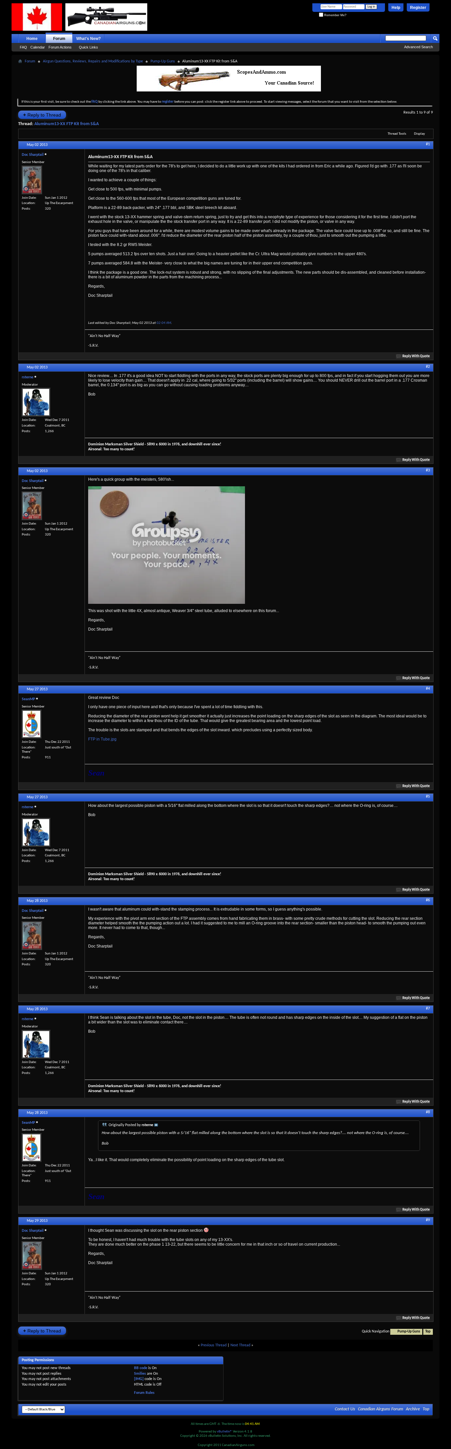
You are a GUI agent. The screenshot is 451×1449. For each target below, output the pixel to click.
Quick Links (88, 47)
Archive (413, 1409)
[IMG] (139, 1379)
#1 (428, 144)
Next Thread (240, 1345)
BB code (140, 1368)
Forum (59, 38)
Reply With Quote (416, 356)
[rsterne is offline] (36, 402)
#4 (428, 689)
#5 (428, 797)
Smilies (140, 1374)
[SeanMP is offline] (31, 724)
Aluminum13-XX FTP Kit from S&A (66, 123)
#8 (428, 1112)
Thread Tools (397, 134)
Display (419, 134)
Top (428, 1331)
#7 (428, 1009)
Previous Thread (213, 1345)
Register (418, 7)
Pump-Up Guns (163, 61)
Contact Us (345, 1409)
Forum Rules (144, 1393)
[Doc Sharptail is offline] (32, 180)
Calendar (37, 47)
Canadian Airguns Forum (380, 1409)
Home (32, 38)
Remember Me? (334, 15)
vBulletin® (224, 1431)
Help (396, 7)
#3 (428, 470)
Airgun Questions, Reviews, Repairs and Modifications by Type (93, 61)
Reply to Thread (42, 115)
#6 (428, 900)
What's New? (88, 38)
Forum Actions (60, 47)
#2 (428, 367)
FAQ (23, 47)
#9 (428, 1220)
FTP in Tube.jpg (102, 739)
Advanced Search (418, 47)
